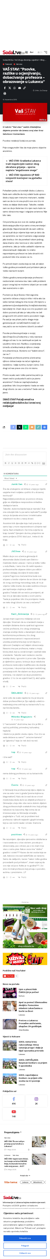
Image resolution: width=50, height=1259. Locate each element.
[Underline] (12, 463)
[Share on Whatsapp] (15, 88)
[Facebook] (14, 1101)
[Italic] (8, 463)
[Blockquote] (25, 463)
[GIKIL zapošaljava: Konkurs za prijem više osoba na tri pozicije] (10, 1079)
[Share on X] (10, 88)
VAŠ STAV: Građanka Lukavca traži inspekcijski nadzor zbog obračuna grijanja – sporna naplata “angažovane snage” (23, 165)
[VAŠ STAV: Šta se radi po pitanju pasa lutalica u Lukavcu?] (39, 1141)
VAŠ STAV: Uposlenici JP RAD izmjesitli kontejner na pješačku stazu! (24, 178)
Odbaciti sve (25, 1253)
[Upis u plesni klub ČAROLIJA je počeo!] (10, 993)
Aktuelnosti (37, 1182)
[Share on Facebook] (5, 88)
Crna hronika (24, 1030)
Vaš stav (19, 64)
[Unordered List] (22, 463)
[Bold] (5, 463)
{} (35, 463)
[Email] (20, 88)
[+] (38, 463)
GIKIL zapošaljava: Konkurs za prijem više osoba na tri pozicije (30, 1078)
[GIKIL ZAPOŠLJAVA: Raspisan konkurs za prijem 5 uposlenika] (10, 1063)
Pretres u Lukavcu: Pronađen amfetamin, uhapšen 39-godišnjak (30, 1023)
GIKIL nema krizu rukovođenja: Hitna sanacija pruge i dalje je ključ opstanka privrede (31, 1046)
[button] (26, 52)
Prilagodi (25, 1245)
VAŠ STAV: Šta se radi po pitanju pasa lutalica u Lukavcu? (14, 1143)
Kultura (21, 996)
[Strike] (15, 463)
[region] (25, 1234)
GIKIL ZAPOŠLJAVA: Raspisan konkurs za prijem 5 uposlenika (33, 1062)
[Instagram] (36, 1101)
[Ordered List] (18, 463)
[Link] (32, 463)
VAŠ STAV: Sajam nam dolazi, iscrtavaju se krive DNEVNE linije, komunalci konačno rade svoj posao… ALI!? (16, 1162)
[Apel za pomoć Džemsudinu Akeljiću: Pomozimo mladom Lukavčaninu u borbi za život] (10, 1006)
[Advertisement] (25, 24)
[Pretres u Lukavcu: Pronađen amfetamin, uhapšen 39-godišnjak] (10, 1024)
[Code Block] (28, 463)
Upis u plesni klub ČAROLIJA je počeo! (29, 991)
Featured (8, 64)
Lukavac (22, 1015)
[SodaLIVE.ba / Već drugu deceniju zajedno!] (13, 52)
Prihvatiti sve (25, 1238)
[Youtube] (14, 1114)
